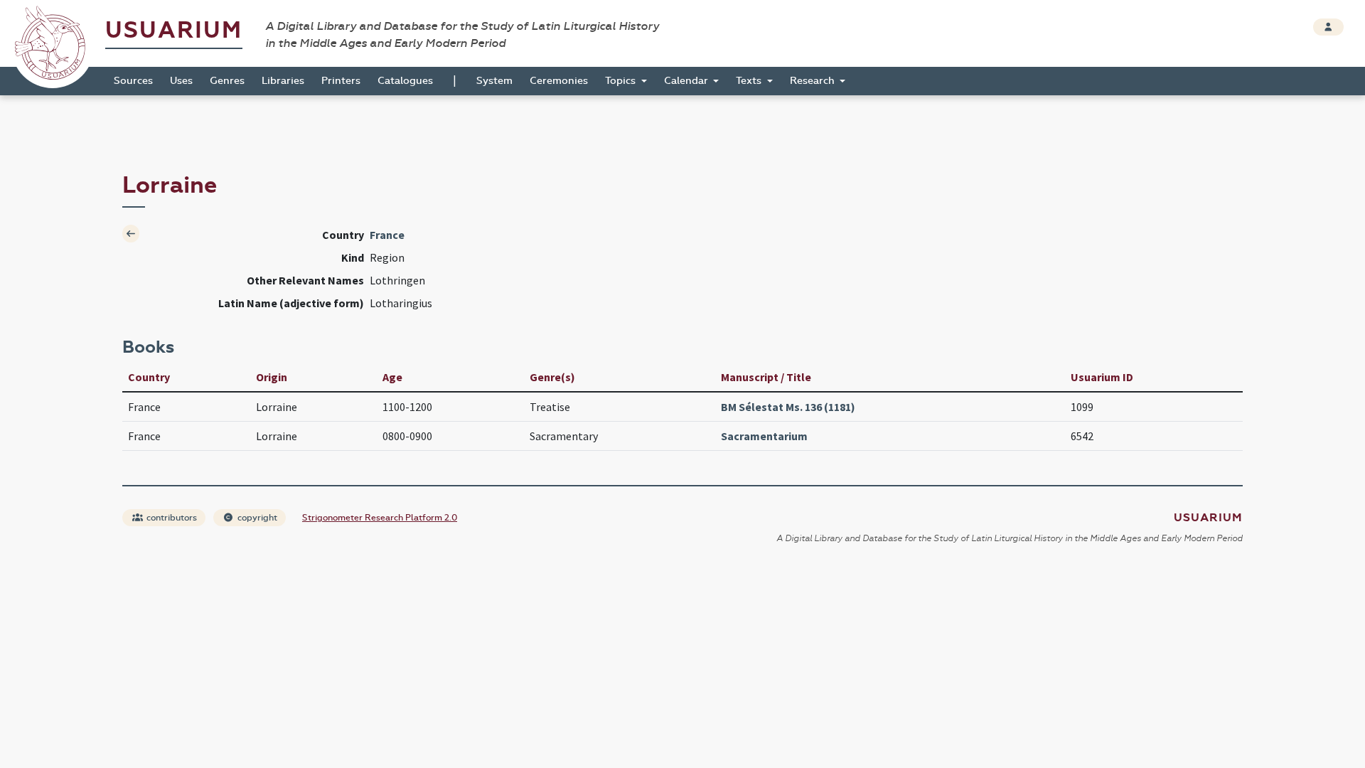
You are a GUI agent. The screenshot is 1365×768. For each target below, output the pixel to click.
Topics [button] (621, 81)
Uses (181, 81)
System (494, 81)
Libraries (283, 81)
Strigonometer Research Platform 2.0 (379, 518)
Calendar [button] (687, 81)
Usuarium (173, 30)
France (387, 235)
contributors (170, 518)
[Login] (1328, 27)
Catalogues (405, 81)
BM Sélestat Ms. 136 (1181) (788, 407)
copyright (256, 518)
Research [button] (813, 81)
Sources (133, 81)
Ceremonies (559, 81)
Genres (227, 81)
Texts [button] (750, 81)
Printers (340, 81)
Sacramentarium (764, 436)
